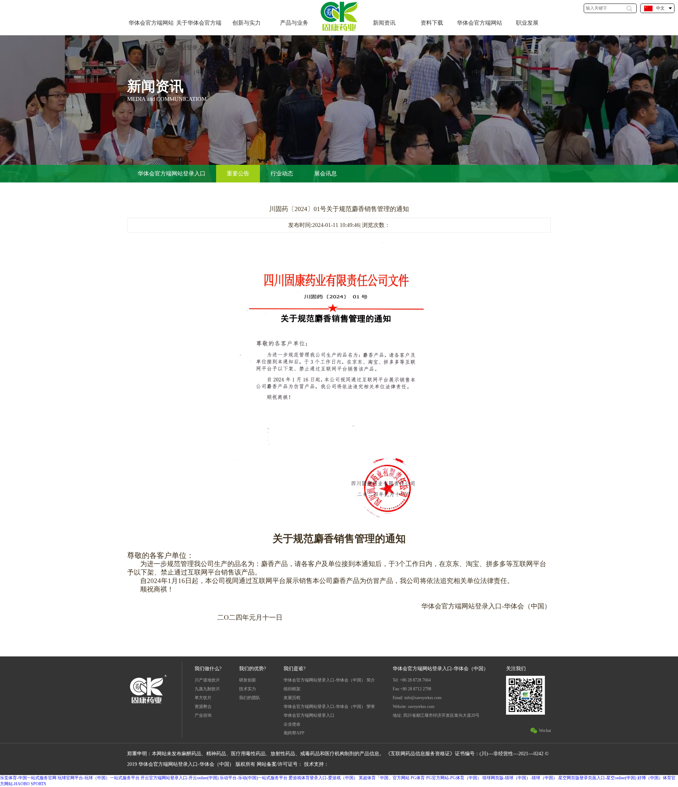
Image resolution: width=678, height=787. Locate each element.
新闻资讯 (384, 23)
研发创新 (247, 680)
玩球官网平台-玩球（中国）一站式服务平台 (98, 777)
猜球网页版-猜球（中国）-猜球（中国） (519, 777)
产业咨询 (203, 715)
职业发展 (527, 23)
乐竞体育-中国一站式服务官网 (28, 777)
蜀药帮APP (294, 733)
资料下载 (432, 23)
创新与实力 (246, 23)
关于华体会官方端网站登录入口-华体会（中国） (198, 47)
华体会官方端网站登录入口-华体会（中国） (479, 47)
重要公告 (238, 173)
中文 (660, 8)
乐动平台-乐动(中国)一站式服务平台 (253, 777)
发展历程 (292, 697)
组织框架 (292, 688)
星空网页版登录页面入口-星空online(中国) (597, 777)
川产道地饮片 (207, 680)
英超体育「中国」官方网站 (384, 777)
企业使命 (292, 724)
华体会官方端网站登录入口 (151, 35)
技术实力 (247, 688)
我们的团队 (249, 697)
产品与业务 (294, 23)
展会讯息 (325, 173)
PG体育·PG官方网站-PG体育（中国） (446, 777)
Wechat (545, 730)
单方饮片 (203, 697)
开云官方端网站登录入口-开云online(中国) (180, 777)
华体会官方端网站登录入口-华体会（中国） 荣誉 (329, 706)
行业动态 (281, 173)
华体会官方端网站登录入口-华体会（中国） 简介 (329, 680)
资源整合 (203, 706)
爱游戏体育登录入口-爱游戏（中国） (323, 777)
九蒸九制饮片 (207, 688)
